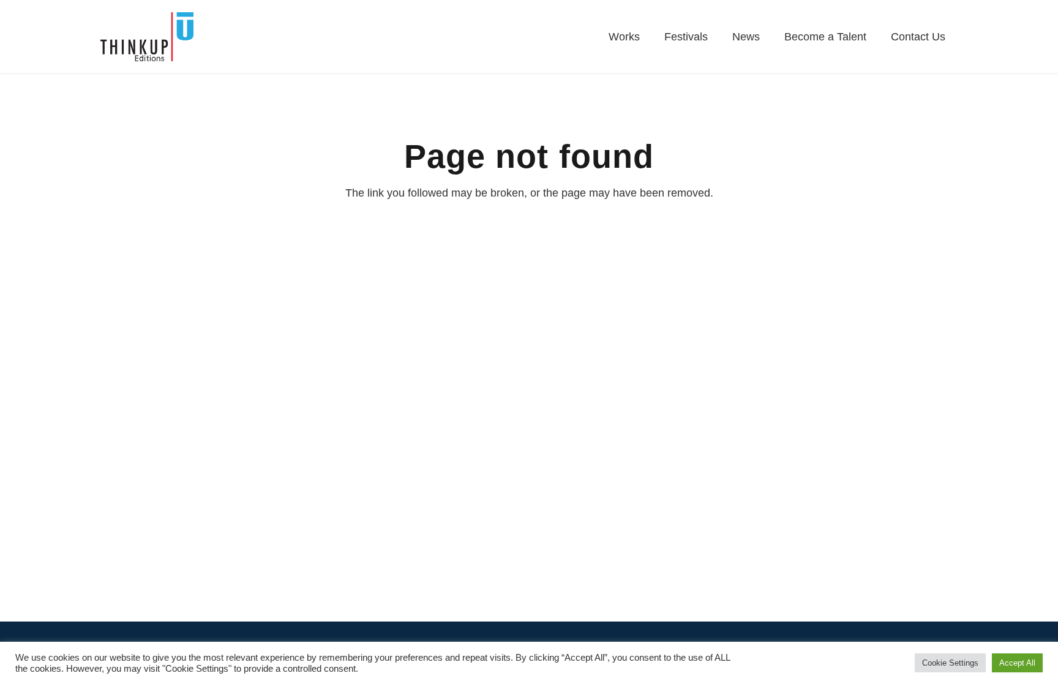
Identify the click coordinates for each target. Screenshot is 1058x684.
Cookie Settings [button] (950, 662)
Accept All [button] (1017, 662)
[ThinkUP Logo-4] (146, 36)
